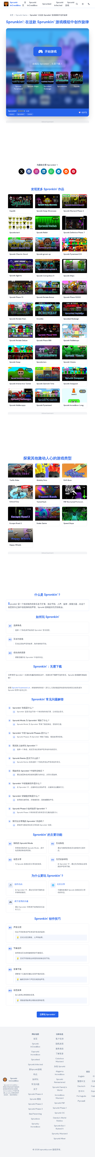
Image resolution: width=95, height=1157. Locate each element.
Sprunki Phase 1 (60, 1108)
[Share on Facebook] (29, 171)
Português (81, 1096)
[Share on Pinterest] (73, 171)
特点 (35, 1074)
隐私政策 (60, 1043)
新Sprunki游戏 (35, 1069)
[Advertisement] (47, 140)
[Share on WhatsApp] (51, 171)
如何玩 (35, 1079)
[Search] (76, 3)
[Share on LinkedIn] (44, 171)
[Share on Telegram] (59, 171)
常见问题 (35, 1084)
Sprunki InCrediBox (32, 4)
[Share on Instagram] (36, 171)
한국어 (81, 1091)
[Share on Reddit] (66, 171)
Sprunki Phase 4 (35, 1094)
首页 (24, 4)
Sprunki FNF (59, 1103)
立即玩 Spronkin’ (47, 1014)
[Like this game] (80, 112)
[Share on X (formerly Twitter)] (21, 171)
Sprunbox (35, 1118)
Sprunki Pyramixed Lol (21, 688)
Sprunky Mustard (59, 1133)
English (81, 1076)
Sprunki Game (21, 15)
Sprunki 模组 (35, 1099)
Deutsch (81, 1086)
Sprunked (46, 4)
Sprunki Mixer (60, 1138)
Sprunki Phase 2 (35, 1104)
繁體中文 (81, 1081)
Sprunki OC (60, 1113)
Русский (81, 1101)
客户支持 (60, 1038)
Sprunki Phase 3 (35, 1109)
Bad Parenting (35, 1114)
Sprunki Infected (58, 4)
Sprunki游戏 (69, 4)
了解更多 (60, 1053)
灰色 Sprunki (59, 1066)
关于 (35, 1089)
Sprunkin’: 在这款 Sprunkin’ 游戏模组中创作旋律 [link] (48, 15)
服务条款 (60, 1048)
